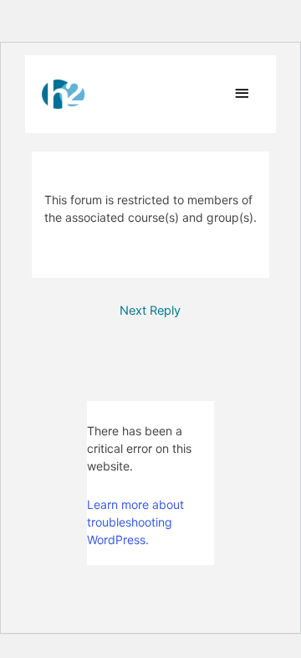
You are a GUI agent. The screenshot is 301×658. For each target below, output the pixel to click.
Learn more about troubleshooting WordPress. (135, 522)
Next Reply (150, 310)
